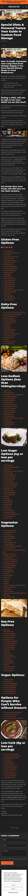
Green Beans (17, 312)
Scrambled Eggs (8, 502)
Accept (13, 885)
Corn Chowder (7, 294)
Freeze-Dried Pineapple (10, 270)
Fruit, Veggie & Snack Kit (10, 530)
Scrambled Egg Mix (9, 299)
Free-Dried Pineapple (9, 645)
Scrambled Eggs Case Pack (11, 758)
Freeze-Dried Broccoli (9, 262)
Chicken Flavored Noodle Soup (12, 333)
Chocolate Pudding (9, 258)
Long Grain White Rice (10, 278)
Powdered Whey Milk (9, 284)
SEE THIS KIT (7, 247)
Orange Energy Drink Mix (10, 542)
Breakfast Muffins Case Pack (11, 714)
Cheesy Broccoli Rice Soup (11, 256)
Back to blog (15, 827)
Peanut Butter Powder (9, 297)
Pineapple (11, 318)
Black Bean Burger (8, 337)
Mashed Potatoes (8, 272)
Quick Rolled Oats (8, 414)
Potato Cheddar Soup (9, 280)
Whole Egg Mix (8, 589)
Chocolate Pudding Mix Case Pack (13, 712)
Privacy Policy (16, 881)
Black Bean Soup (8, 250)
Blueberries (5, 318)
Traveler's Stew (8, 518)
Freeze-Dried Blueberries (10, 260)
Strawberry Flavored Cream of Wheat (13, 418)
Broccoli (23, 312)
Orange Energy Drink (9, 282)
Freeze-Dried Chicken (9, 286)
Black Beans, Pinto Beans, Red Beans (13, 290)
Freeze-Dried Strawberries (10, 268)
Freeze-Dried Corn (8, 264)
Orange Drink (7, 426)
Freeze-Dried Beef (8, 288)
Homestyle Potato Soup (10, 486)
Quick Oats (7, 326)
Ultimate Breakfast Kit (10, 532)
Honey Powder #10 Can (10, 716)
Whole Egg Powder (9, 295)
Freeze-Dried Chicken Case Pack (12, 756)
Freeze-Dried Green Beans (10, 266)
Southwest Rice (8, 504)
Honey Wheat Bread (9, 490)
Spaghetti (6, 583)
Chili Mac (6, 339)
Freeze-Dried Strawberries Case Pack (13, 718)
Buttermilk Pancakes (9, 536)
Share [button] (4, 45)
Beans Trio (7, 579)
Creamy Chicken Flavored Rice (12, 252)
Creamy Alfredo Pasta (9, 548)
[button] (1, 6)
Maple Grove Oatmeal (9, 412)
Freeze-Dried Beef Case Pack (11, 754)
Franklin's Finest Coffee (10, 320)
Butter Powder (7, 254)
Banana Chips (7, 274)
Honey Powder (7, 276)
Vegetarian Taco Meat (9, 292)
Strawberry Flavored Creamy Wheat (13, 546)
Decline (13, 888)
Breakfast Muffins (8, 575)
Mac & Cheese (7, 534)
